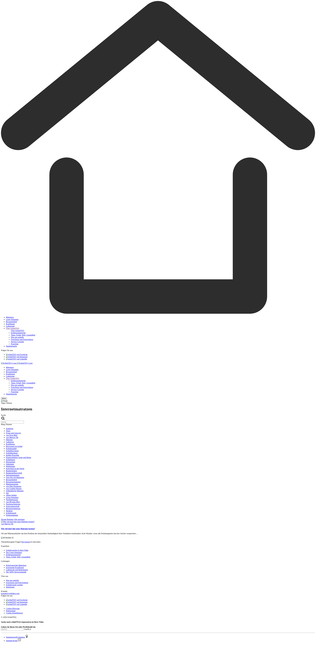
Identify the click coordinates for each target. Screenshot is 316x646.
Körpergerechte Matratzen (16, 565)
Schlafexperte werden (14, 585)
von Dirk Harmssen (13, 486)
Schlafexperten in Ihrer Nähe (17, 550)
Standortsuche (11, 346)
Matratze (9, 440)
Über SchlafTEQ (12, 328)
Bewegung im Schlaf (14, 446)
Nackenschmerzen (13, 504)
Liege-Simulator (12, 319)
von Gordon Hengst (13, 489)
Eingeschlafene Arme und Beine (18, 457)
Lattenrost (10, 442)
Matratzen (10, 317)
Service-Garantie (17, 342)
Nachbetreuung (12, 500)
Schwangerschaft (12, 506)
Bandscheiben (11, 471)
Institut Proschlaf (12, 455)
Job (7, 493)
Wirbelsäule (10, 466)
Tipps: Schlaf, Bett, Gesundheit (23, 335)
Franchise (14, 344)
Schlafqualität (11, 449)
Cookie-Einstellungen (14, 613)
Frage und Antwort (13, 433)
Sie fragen (26, 542)
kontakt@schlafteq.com (10, 593)
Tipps (8, 431)
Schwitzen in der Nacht (15, 469)
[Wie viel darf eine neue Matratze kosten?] (18, 522)
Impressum (10, 587)
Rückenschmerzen (13, 509)
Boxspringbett (11, 322)
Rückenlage (10, 462)
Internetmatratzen (12, 475)
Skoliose (9, 511)
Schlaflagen (10, 460)
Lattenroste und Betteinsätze (17, 570)
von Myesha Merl (13, 502)
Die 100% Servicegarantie (16, 572)
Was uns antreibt (17, 337)
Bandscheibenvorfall (14, 473)
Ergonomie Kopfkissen (15, 568)
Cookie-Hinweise (13, 608)
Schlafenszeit (11, 513)
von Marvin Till (12, 437)
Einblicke (9, 429)
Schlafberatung (12, 453)
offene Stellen (11, 495)
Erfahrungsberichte (18, 333)
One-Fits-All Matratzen (15, 477)
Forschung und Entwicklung (22, 339)
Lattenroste (10, 326)
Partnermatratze (12, 515)
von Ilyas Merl (11, 435)
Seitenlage (10, 464)
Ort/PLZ (27, 629)
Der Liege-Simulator (14, 552)
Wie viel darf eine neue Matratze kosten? (18, 529)
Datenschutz (11, 611)
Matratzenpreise (12, 484)
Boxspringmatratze (13, 482)
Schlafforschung (12, 451)
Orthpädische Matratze (15, 491)
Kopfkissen (10, 324)
